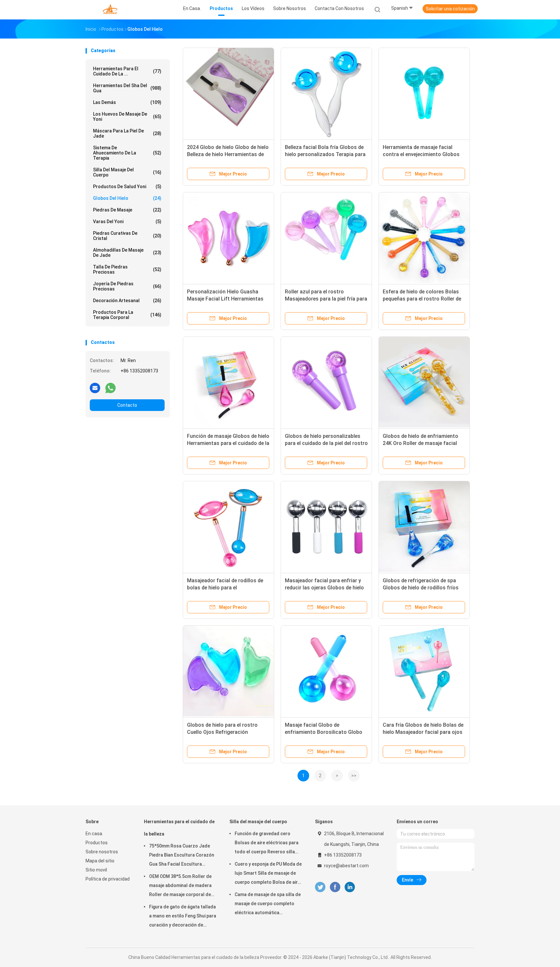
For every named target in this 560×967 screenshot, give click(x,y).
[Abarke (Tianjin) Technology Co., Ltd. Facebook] (335, 887)
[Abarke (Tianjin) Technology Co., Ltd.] (110, 9)
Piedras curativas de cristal (127, 236)
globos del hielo (127, 198)
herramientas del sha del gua (127, 88)
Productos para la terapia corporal (127, 315)
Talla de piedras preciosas (127, 269)
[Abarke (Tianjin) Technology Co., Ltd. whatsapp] (110, 387)
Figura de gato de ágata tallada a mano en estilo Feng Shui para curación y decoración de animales (182, 916)
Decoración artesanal (127, 300)
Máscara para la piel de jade (127, 133)
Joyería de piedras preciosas (127, 286)
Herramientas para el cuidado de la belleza (179, 827)
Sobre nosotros (102, 851)
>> (353, 775)
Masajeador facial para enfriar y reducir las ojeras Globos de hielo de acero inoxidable (324, 587)
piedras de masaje (127, 209)
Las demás (127, 102)
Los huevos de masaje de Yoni (127, 116)
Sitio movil (96, 869)
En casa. (94, 833)
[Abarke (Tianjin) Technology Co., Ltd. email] (95, 387)
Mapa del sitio (100, 860)
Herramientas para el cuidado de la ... (127, 71)
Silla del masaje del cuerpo (127, 172)
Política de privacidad (108, 879)
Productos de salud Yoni (127, 186)
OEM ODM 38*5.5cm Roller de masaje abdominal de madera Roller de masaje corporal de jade (180, 886)
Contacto (127, 405)
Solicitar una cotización (450, 8)
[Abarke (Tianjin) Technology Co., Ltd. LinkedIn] (349, 887)
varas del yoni (127, 221)
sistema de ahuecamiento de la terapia (127, 153)
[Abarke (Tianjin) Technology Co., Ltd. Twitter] (320, 887)
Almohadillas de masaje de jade (127, 252)
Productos (97, 842)
